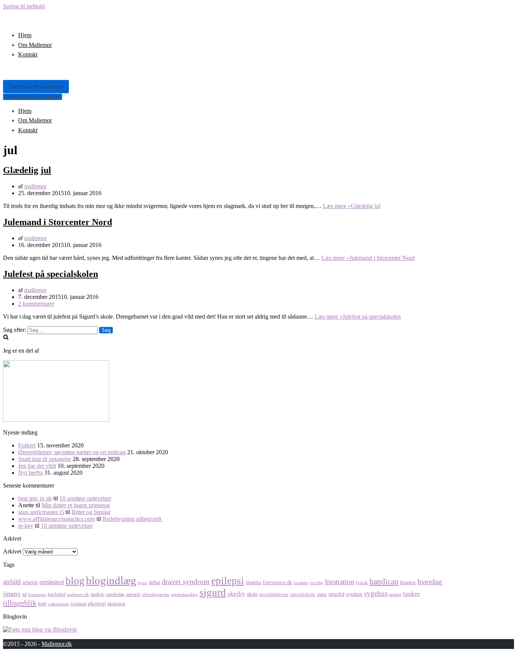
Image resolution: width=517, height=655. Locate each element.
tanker (411, 593)
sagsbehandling (184, 594)
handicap (384, 581)
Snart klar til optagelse (44, 459)
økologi (97, 603)
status (322, 594)
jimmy (12, 593)
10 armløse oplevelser (85, 498)
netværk (133, 594)
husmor (408, 582)
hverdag (429, 581)
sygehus (376, 593)
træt (42, 603)
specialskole (302, 594)
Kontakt (27, 54)
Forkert (27, 445)
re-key (25, 525)
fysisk (362, 582)
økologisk (116, 604)
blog (74, 580)
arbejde (30, 582)
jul (24, 594)
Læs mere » (351, 206)
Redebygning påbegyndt (133, 519)
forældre (301, 583)
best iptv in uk (35, 498)
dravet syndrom (186, 582)
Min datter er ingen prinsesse (76, 505)
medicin (97, 594)
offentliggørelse (156, 594)
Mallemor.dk (57, 644)
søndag (395, 594)
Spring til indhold (24, 6)
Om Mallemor (35, 45)
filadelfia (253, 582)
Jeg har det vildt (37, 466)
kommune (37, 594)
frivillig (316, 583)
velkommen (58, 604)
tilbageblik (19, 603)
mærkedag (115, 594)
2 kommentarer (36, 303)
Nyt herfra (30, 472)
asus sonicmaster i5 (41, 512)
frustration (339, 582)
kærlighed (56, 594)
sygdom (354, 594)
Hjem (24, 35)
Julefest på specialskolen (50, 274)
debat (154, 582)
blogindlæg (111, 580)
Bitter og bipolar (91, 512)
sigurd (212, 592)
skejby (236, 593)
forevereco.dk (277, 582)
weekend (78, 604)
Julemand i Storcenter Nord (57, 222)
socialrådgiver (273, 594)
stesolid (336, 594)
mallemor (35, 186)
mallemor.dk (78, 594)
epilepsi (227, 580)
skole (252, 594)
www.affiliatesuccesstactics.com (56, 519)
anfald (12, 582)
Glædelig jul (27, 170)
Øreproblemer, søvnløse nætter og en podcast (72, 452)
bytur (142, 583)
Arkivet (12, 551)
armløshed (51, 582)
